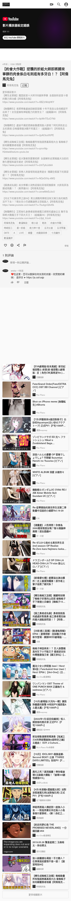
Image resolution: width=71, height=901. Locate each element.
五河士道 (48, 227)
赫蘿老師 (40, 869)
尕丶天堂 (40, 536)
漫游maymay (41, 430)
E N (37, 518)
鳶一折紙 (21, 227)
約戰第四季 (41, 232)
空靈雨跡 (40, 377)
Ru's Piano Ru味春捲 (45, 747)
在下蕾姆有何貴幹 (43, 800)
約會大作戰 (56, 222)
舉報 (67, 245)
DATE (6, 232)
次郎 (38, 641)
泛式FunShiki (42, 782)
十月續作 (55, 232)
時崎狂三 (8, 227)
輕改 (44, 222)
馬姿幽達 (40, 818)
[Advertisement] (35, 54)
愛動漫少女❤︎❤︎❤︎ (43, 729)
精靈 (30, 232)
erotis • (17, 270)
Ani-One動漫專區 (43, 676)
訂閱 (24, 85)
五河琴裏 (61, 227)
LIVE (21, 232)
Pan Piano (40, 394)
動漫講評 (8, 237)
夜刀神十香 (34, 227)
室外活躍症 (40, 851)
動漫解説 (23, 222)
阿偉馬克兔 (9, 222)
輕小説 (35, 222)
